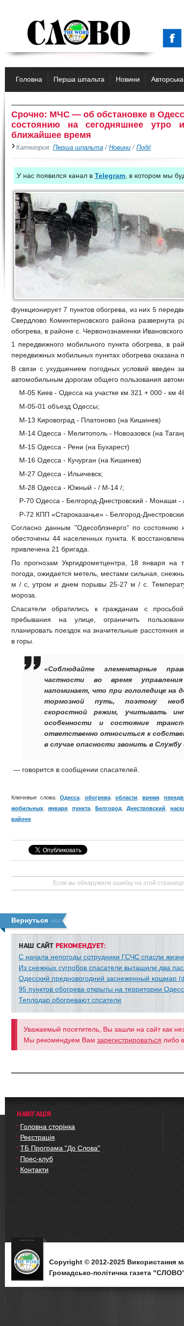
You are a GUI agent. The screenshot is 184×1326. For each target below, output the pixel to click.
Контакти (34, 1169)
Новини (128, 79)
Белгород (108, 808)
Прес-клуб (36, 1159)
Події (143, 147)
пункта (81, 808)
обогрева (97, 797)
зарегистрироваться (129, 1040)
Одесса (69, 797)
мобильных (27, 808)
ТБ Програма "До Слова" (60, 1148)
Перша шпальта (79, 79)
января (57, 808)
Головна (29, 79)
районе (21, 819)
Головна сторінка (47, 1126)
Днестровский (146, 808)
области (126, 797)
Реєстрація (37, 1137)
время (150, 797)
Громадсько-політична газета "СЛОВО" (80, 33)
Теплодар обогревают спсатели (70, 1000)
